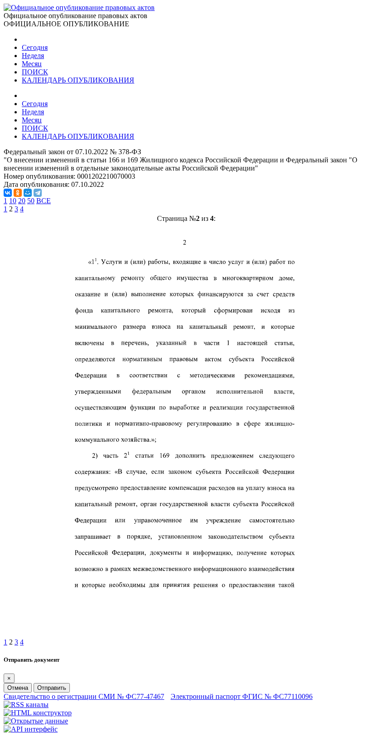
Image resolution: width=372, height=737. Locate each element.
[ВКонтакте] (8, 193)
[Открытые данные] (36, 721)
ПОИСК (35, 72)
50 (30, 201)
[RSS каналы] (26, 704)
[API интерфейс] (31, 729)
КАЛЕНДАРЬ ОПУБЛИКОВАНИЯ (78, 80)
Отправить (51, 687)
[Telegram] (38, 193)
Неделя (33, 55)
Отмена (17, 687)
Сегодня (35, 47)
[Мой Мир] (28, 193)
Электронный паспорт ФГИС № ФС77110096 (242, 696)
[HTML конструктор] (38, 713)
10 (12, 201)
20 (21, 201)
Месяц (32, 64)
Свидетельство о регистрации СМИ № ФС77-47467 (84, 696)
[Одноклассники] (18, 193)
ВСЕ (43, 201)
